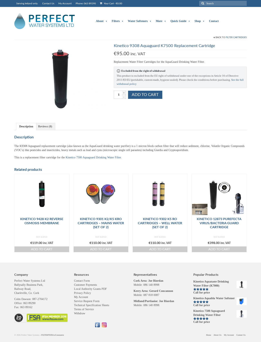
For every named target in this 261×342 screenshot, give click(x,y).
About (100, 21)
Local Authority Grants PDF (90, 288)
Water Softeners (138, 21)
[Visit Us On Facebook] (97, 324)
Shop (198, 21)
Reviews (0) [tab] (45, 126)
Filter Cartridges (236, 37)
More (159, 21)
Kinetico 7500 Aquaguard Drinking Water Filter (93, 157)
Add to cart (145, 95)
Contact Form (82, 280)
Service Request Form (87, 301)
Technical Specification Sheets (91, 305)
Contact (214, 21)
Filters (116, 21)
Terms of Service (84, 309)
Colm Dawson (22, 299)
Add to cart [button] (41, 249)
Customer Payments (85, 284)
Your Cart (112, 3)
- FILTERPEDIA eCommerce (52, 335)
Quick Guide (178, 21)
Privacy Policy (82, 293)
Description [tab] (26, 126)
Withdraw (79, 313)
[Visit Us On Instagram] (104, 324)
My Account (81, 297)
